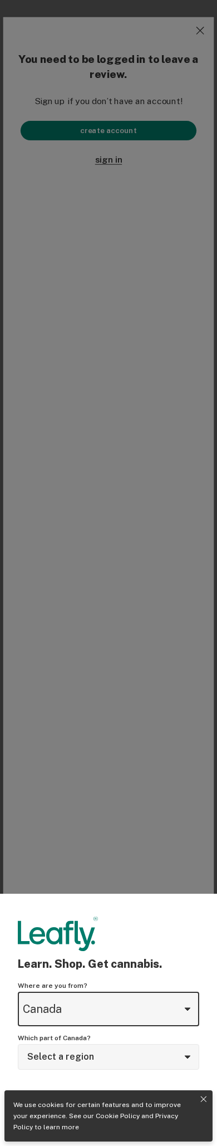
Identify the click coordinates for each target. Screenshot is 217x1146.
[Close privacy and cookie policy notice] (203, 1099)
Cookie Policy (118, 1116)
